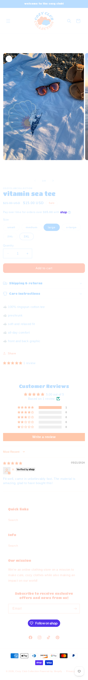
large (51, 227)
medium (34, 228)
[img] (12, 463)
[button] (8, 20)
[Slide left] (34, 180)
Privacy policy (74, 671)
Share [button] (12, 353)
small (13, 228)
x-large (73, 228)
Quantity (8, 245)
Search (13, 520)
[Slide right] (53, 180)
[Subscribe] (75, 608)
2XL (12, 237)
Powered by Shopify (51, 671)
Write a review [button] (43, 437)
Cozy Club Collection (27, 671)
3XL (26, 236)
